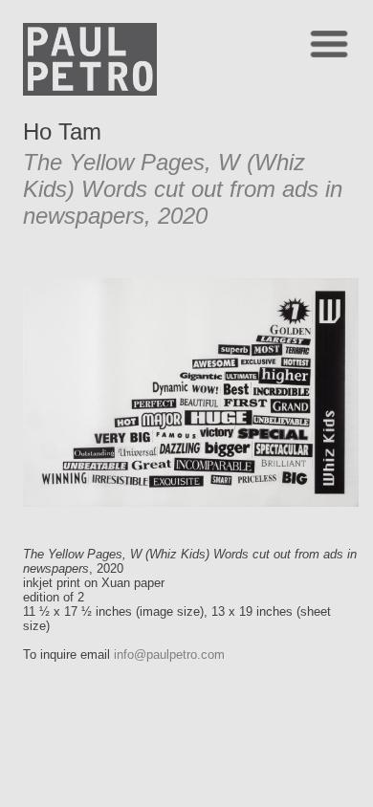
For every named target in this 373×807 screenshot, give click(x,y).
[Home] (90, 90)
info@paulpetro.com (169, 654)
